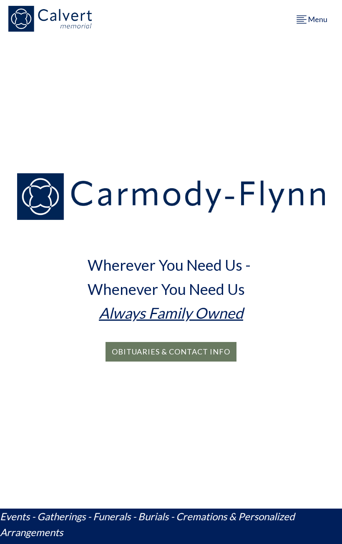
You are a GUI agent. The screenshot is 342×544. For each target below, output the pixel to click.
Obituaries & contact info (171, 351)
